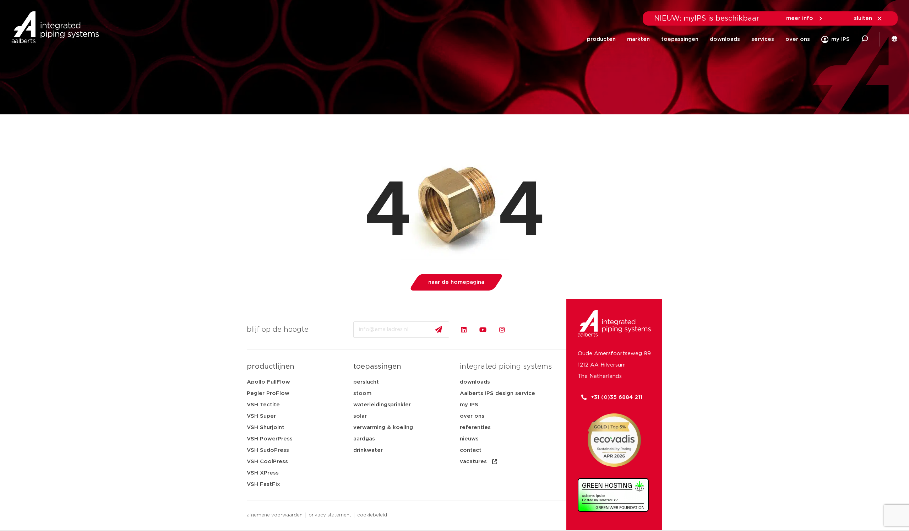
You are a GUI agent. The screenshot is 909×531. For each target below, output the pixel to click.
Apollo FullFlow (268, 382)
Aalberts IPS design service (497, 393)
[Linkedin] (464, 330)
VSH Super (261, 416)
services (762, 39)
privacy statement (330, 515)
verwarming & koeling (383, 427)
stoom (362, 393)
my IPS (469, 404)
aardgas (364, 438)
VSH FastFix (263, 484)
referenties (475, 427)
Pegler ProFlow (268, 393)
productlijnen (270, 366)
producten (601, 39)
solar (360, 416)
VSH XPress (263, 473)
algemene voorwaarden (275, 515)
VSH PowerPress (270, 438)
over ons (797, 39)
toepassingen (679, 39)
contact (470, 450)
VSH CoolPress (267, 461)
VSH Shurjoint (265, 427)
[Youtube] (483, 330)
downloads (725, 39)
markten (638, 39)
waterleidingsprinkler (382, 404)
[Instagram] (502, 330)
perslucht (366, 382)
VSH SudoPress (268, 450)
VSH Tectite (263, 404)
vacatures (473, 461)
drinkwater (368, 450)
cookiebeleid (372, 515)
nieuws (469, 438)
